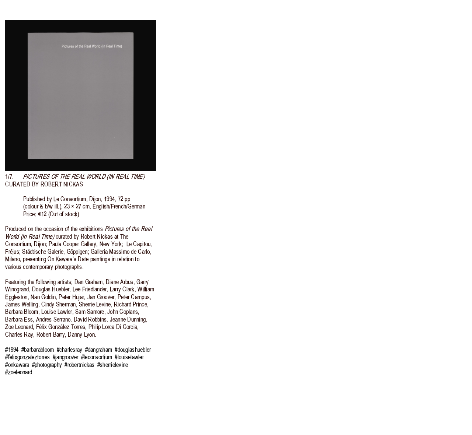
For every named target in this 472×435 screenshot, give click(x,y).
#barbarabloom (37, 349)
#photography (47, 364)
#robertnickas (79, 364)
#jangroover (66, 357)
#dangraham (98, 349)
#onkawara (17, 364)
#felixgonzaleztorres (27, 357)
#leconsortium (96, 357)
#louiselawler (129, 357)
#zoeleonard (18, 372)
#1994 (11, 349)
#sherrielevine (112, 364)
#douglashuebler (133, 349)
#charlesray (70, 349)
